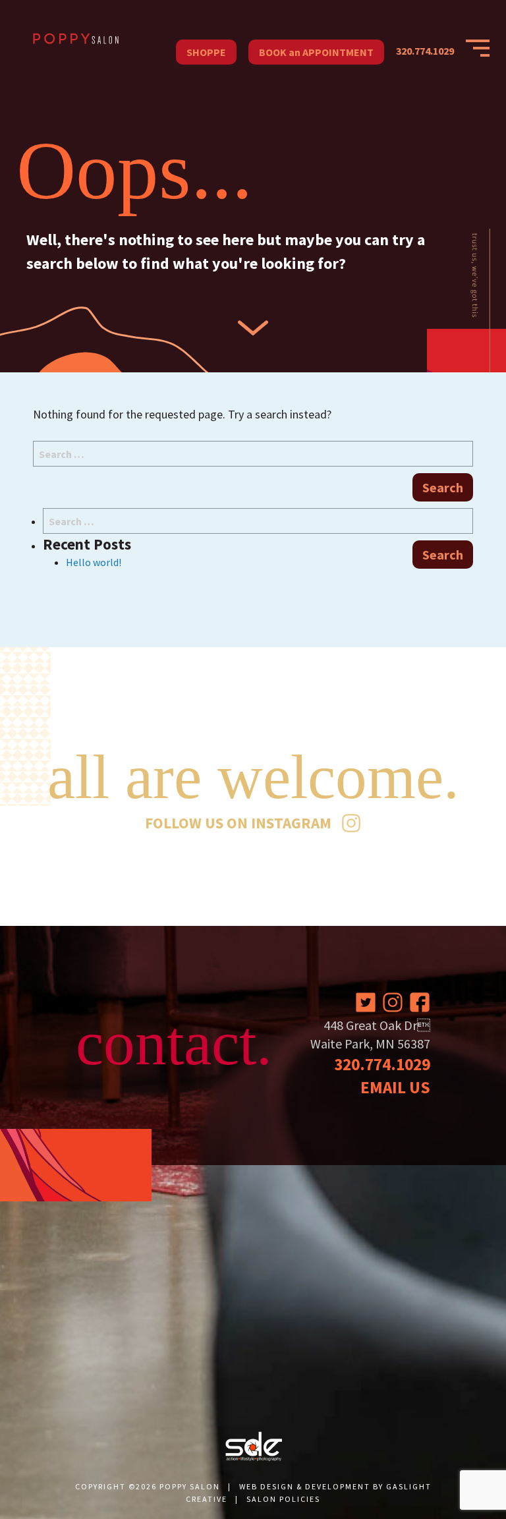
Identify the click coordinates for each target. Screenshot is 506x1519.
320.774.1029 (425, 50)
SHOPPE (206, 52)
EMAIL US (395, 1087)
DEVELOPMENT (337, 1486)
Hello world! (93, 562)
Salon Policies (283, 1499)
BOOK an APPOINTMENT (316, 52)
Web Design (266, 1486)
